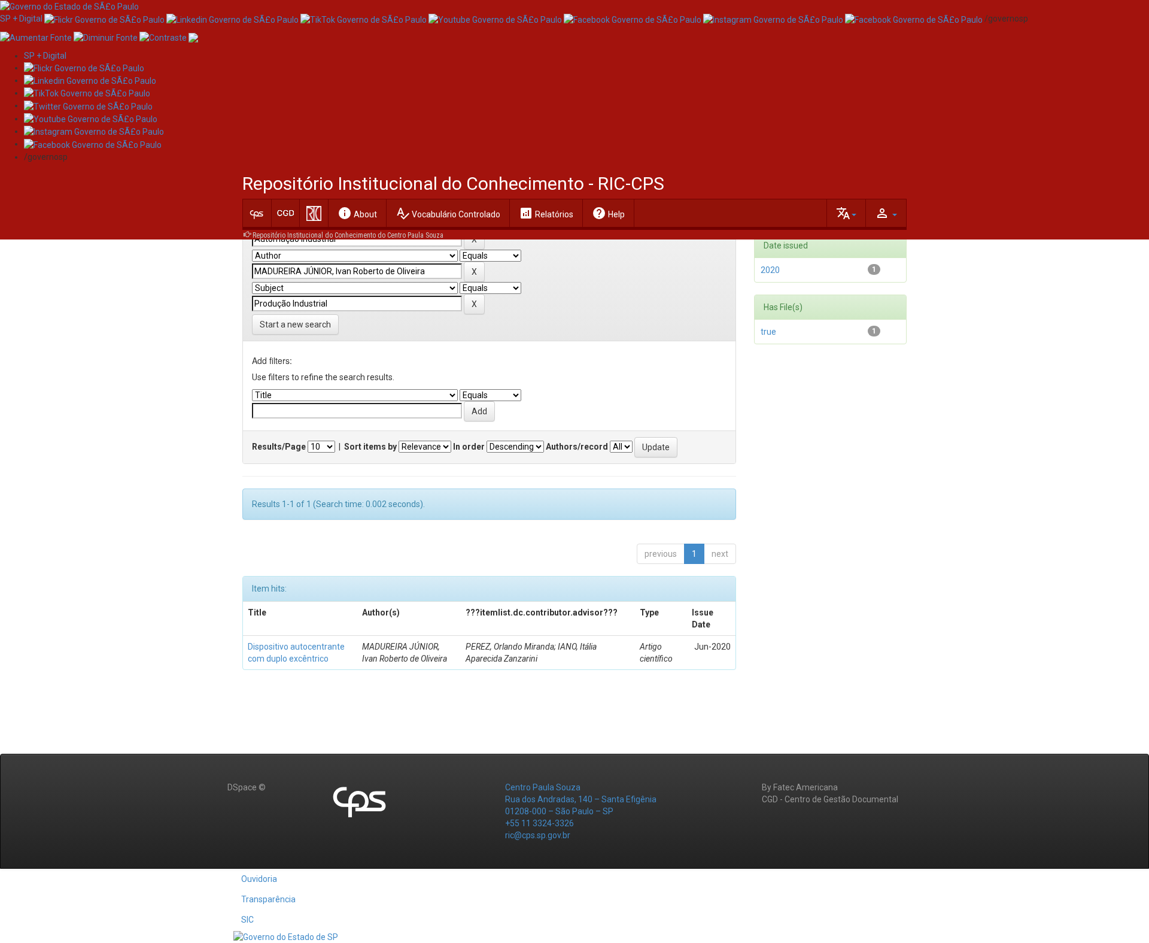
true (768, 331)
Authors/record (577, 446)
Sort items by (370, 446)
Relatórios (546, 213)
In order (469, 446)
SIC (247, 919)
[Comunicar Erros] (193, 36)
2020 (770, 270)
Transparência (268, 899)
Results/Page (279, 446)
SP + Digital (21, 18)
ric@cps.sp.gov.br (537, 835)
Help (608, 213)
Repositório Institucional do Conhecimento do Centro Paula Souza (348, 235)
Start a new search (295, 324)
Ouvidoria (259, 879)
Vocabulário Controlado (448, 213)
